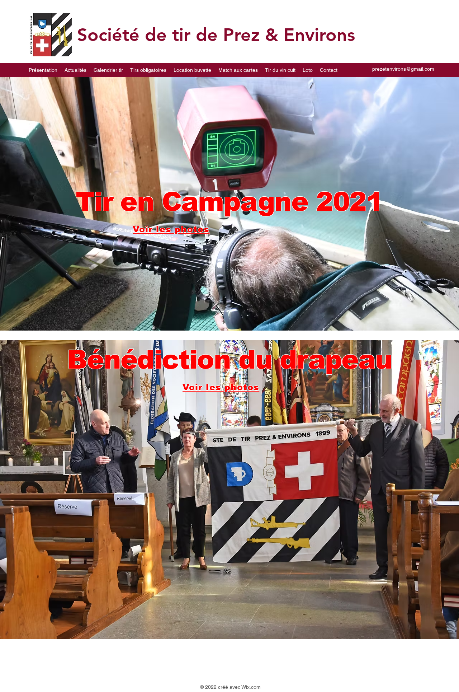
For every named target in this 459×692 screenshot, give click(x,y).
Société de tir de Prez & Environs (216, 35)
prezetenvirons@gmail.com (403, 69)
